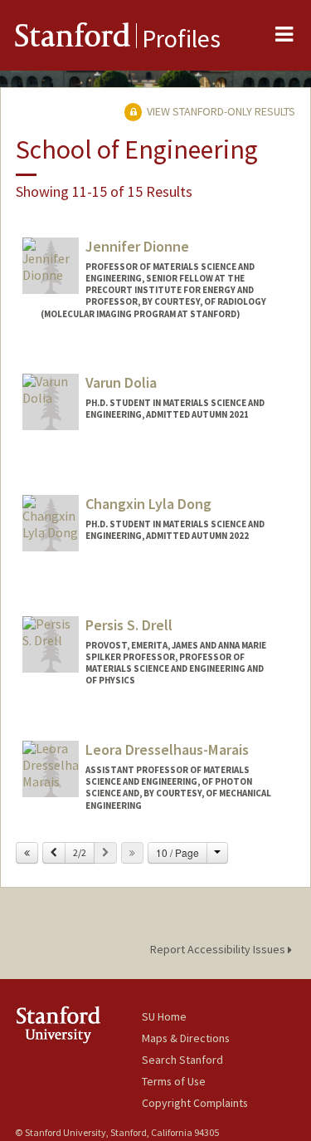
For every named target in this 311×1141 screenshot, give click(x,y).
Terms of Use (174, 1081)
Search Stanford (182, 1059)
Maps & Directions (186, 1038)
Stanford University (78, 1024)
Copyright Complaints (195, 1102)
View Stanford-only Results (219, 111)
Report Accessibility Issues (219, 949)
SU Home (164, 1016)
